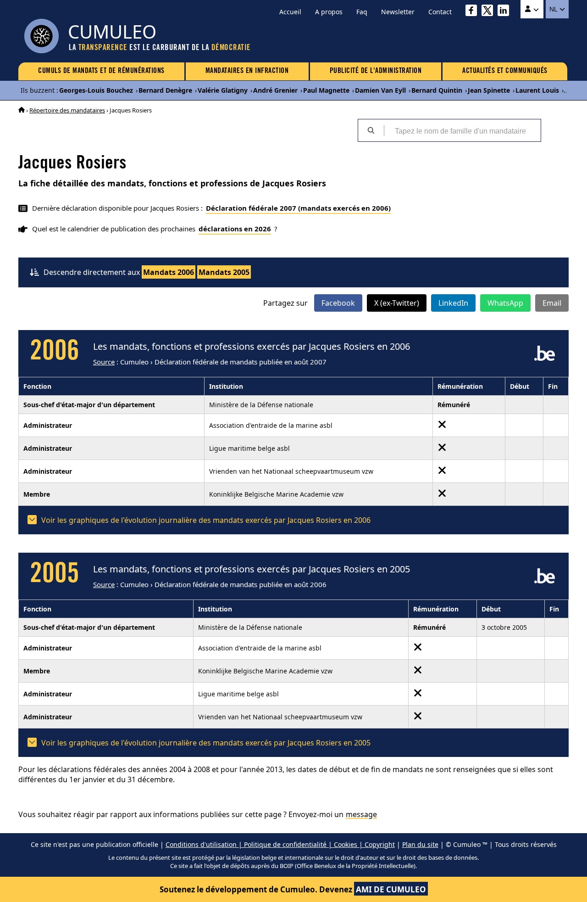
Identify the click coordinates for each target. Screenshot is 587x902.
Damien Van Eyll (380, 90)
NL (554, 9)
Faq (361, 11)
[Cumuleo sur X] (490, 12)
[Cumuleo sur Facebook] (473, 12)
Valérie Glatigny (223, 90)
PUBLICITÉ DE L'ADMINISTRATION (376, 71)
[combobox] (462, 130)
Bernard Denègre (165, 90)
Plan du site (420, 844)
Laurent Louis (537, 90)
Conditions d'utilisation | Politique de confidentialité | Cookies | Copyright (280, 844)
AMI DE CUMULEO (391, 889)
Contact (440, 11)
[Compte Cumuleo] (532, 9)
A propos (329, 11)
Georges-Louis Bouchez (96, 90)
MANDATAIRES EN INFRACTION (247, 71)
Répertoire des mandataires (67, 110)
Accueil (290, 11)
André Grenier (275, 90)
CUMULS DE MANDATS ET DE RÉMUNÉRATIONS (101, 71)
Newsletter (398, 11)
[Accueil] (21, 110)
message (361, 814)
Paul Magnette (326, 90)
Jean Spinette (489, 90)
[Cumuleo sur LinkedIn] (506, 12)
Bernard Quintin (436, 90)
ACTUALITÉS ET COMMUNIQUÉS (505, 71)
